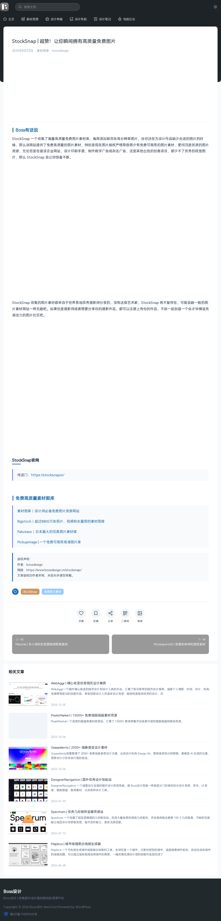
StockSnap (30, 592)
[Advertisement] (110, 85)
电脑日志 (129, 19)
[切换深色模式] (215, 7)
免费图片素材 (52, 592)
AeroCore (50, 907)
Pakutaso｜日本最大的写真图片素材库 (47, 531)
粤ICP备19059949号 (23, 914)
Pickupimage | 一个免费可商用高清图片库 (49, 542)
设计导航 (81, 19)
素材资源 (32, 19)
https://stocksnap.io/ (47, 475)
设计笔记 (105, 19)
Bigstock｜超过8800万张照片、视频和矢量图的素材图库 (61, 521)
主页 (11, 19)
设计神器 (57, 19)
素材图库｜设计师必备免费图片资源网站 (48, 511)
